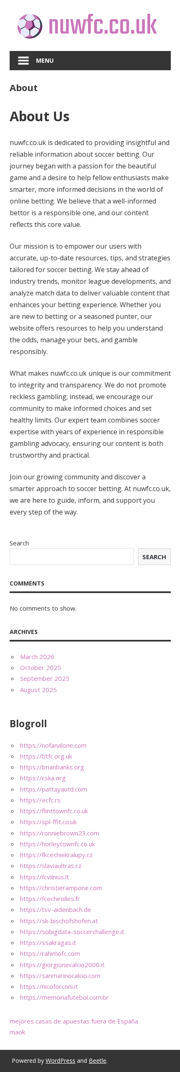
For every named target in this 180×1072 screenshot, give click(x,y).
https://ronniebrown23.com (59, 833)
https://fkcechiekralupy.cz (56, 854)
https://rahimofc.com (50, 953)
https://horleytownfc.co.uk (57, 844)
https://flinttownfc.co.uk (54, 811)
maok (17, 1032)
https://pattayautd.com (53, 789)
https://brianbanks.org (52, 767)
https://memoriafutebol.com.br (64, 997)
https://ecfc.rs (40, 800)
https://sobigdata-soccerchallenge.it (72, 931)
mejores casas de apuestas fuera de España (74, 1021)
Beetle (97, 1060)
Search (19, 543)
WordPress (60, 1060)
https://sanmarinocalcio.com (60, 975)
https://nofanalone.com (53, 745)
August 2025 (38, 689)
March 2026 (37, 656)
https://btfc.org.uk (46, 756)
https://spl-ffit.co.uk (48, 821)
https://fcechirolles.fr (50, 898)
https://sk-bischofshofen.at (59, 921)
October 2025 (40, 667)
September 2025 (44, 678)
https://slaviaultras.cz (51, 865)
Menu (45, 60)
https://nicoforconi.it (49, 986)
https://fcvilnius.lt (44, 877)
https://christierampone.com (61, 888)
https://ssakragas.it (48, 942)
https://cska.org (43, 778)
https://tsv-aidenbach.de (55, 909)
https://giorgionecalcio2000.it (62, 964)
